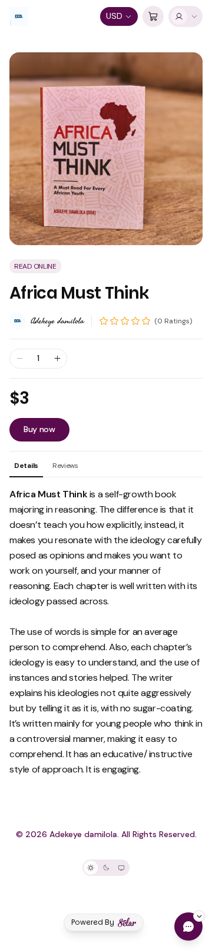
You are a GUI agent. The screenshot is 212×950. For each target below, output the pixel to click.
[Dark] (106, 868)
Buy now (39, 429)
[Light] (91, 868)
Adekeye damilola (57, 321)
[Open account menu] (185, 16)
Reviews (65, 465)
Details (26, 465)
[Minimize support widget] (199, 916)
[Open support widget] (188, 926)
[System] (121, 868)
